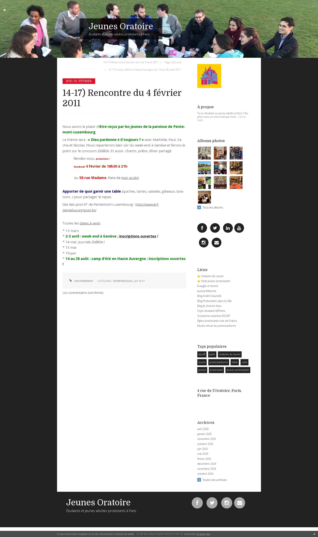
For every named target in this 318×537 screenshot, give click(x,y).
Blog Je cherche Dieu (209, 306)
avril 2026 (203, 429)
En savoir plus (203, 534)
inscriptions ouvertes (137, 236)
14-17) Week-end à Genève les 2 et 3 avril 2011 (130, 62)
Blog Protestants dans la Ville (214, 301)
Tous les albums (213, 207)
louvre (202, 362)
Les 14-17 (139, 281)
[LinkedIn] (228, 228)
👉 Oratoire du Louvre (210, 276)
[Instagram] (204, 242)
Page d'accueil (173, 62)
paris (212, 354)
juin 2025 (202, 449)
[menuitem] (131, 62)
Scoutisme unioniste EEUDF (213, 316)
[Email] (216, 242)
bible (235, 362)
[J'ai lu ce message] (314, 533)
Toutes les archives (215, 480)
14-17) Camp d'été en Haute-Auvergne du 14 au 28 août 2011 (144, 69)
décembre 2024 (206, 463)
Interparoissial (123, 281)
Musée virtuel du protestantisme (216, 325)
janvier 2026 (204, 434)
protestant (216, 370)
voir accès (130, 177)
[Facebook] (202, 228)
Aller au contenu (12, 3)
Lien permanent (83, 281)
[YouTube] (239, 228)
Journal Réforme (206, 291)
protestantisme (218, 362)
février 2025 (204, 458)
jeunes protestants (238, 370)
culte (244, 362)
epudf (201, 354)
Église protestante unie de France (217, 320)
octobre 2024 (205, 473)
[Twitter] (215, 228)
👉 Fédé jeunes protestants (213, 281)
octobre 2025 (205, 444)
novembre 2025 (206, 439)
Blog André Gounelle (209, 296)
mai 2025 (202, 454)
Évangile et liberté (207, 286)
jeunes (202, 370)
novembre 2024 (206, 468)
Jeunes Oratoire (121, 26)
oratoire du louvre (230, 354)
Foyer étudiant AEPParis (211, 311)
